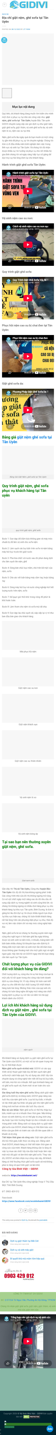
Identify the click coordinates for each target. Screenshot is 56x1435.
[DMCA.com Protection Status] (32, 1417)
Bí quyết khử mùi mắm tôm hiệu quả (27, 1258)
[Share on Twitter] (25, 1210)
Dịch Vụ (5, 14)
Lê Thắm (26, 29)
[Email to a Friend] (30, 1210)
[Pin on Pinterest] (35, 1210)
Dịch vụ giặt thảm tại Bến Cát (24, 1241)
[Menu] (4, 5)
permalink (43, 1220)
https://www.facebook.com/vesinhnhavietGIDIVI (26, 1201)
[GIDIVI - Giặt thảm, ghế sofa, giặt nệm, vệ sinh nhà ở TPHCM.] (30, 4)
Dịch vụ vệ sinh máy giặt (21, 1250)
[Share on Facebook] (20, 1210)
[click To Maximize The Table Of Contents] (7, 93)
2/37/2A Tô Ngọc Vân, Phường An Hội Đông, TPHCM (30, 1300)
